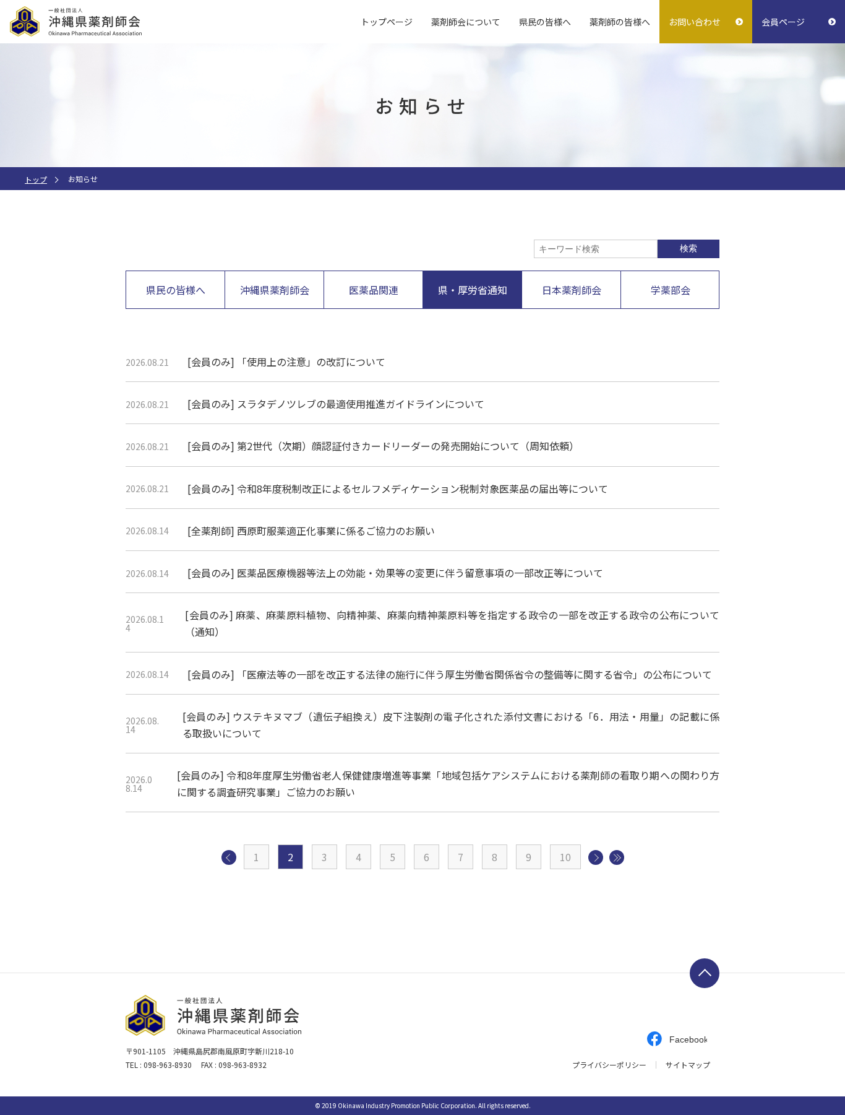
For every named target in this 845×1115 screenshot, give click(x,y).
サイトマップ (688, 1065)
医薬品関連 (373, 289)
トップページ (387, 21)
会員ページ (783, 21)
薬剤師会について (465, 21)
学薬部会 (670, 289)
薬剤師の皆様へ (620, 21)
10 (565, 856)
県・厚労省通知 (472, 289)
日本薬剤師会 (571, 289)
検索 (688, 248)
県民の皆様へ (545, 21)
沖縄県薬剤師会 (274, 289)
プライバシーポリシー (609, 1065)
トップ (36, 179)
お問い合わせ (695, 21)
